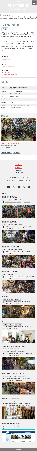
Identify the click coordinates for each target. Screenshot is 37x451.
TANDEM (7, 351)
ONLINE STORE (14, 177)
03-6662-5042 (27, 202)
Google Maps (7, 152)
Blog (17, 152)
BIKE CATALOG (11, 181)
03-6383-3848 (28, 353)
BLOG (24, 177)
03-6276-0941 (27, 403)
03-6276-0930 (26, 378)
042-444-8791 (7, 428)
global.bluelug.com (8, 426)
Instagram (6, 199)
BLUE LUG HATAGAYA (8, 67)
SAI (14, 351)
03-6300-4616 (27, 301)
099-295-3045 (30, 276)
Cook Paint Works (7, 73)
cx (4, 61)
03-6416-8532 (27, 252)
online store (6, 401)
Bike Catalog (18, 199)
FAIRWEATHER (6, 59)
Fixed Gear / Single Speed (9, 74)
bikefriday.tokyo (7, 376)
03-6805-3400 (27, 227)
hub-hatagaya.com (8, 324)
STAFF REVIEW (23, 181)
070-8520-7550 (27, 326)
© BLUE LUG (18, 449)
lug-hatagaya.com (8, 299)
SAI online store (21, 351)
